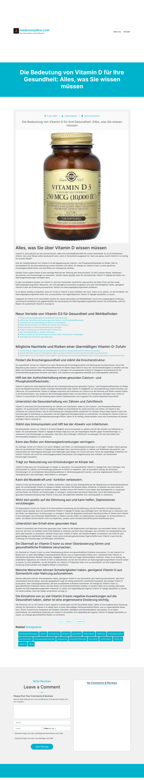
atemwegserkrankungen (28, 634)
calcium (43, 634)
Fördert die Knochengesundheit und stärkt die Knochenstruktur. (44, 318)
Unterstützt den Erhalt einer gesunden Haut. (36, 337)
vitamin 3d (118, 639)
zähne (31, 644)
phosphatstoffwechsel (78, 639)
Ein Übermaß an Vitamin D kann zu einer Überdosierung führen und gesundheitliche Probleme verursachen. (60, 351)
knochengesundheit (115, 634)
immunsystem (89, 634)
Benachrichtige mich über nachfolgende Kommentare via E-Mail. (39, 733)
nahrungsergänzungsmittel (44, 639)
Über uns (117, 32)
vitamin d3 (80, 621)
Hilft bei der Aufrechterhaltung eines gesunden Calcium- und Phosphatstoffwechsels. (52, 320)
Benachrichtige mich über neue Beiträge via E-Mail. (34, 738)
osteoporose (62, 639)
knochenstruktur (25, 639)
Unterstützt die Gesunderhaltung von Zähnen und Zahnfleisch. (43, 323)
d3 (60, 621)
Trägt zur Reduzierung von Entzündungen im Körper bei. (41, 330)
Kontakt (127, 32)
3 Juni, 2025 (52, 116)
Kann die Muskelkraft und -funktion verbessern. (37, 332)
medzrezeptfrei (71, 116)
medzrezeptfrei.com (35, 30)
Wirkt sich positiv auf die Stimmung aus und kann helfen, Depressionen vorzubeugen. (52, 334)
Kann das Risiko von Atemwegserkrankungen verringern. (41, 327)
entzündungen (54, 634)
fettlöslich (66, 634)
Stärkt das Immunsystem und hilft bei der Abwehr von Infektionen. (44, 325)
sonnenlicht (93, 639)
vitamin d (69, 621)
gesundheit (76, 634)
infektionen (101, 634)
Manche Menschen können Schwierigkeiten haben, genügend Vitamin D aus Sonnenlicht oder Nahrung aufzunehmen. (64, 353)
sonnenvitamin (105, 639)
